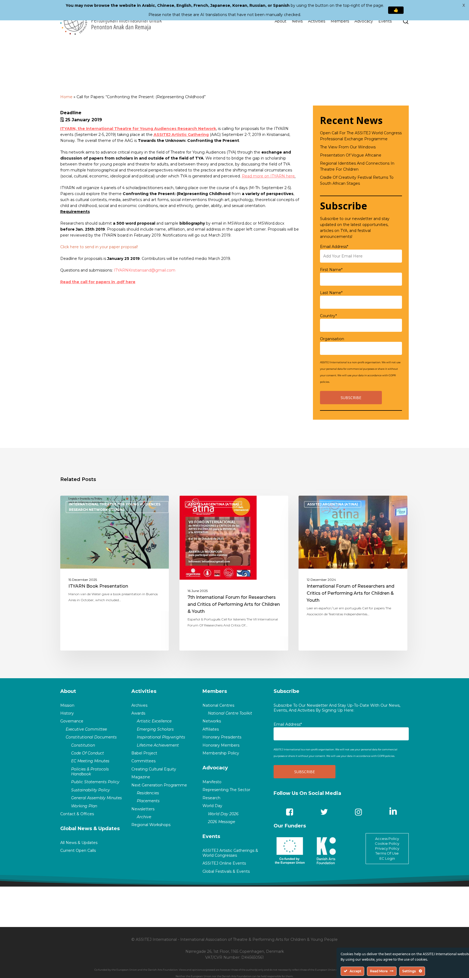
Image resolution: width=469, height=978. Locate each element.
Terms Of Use (387, 853)
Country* (328, 315)
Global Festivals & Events (226, 871)
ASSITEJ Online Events (224, 863)
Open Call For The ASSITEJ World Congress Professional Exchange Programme (361, 135)
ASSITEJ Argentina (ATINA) (213, 504)
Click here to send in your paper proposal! (99, 246)
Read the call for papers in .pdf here (97, 281)
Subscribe (286, 691)
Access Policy (387, 838)
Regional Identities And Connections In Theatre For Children (357, 166)
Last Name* (331, 292)
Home (66, 96)
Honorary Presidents (221, 737)
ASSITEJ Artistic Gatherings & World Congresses (230, 853)
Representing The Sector (226, 789)
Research (211, 797)
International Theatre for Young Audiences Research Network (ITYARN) (114, 507)
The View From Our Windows (348, 147)
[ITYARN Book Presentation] (114, 573)
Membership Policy (220, 753)
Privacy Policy (387, 848)
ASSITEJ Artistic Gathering (181, 134)
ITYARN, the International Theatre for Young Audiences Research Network (138, 128)
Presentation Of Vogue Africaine (350, 155)
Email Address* (334, 246)
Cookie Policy (387, 843)
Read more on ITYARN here (268, 176)
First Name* (331, 269)
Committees (143, 761)
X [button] (463, 5)
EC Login (387, 858)
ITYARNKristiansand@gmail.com (144, 270)
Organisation (332, 338)
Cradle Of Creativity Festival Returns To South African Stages (357, 180)
